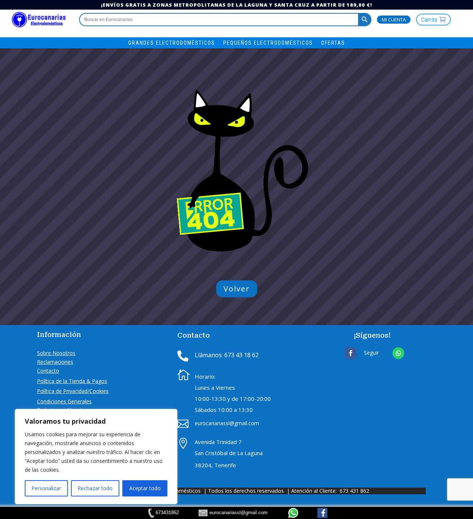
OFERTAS (333, 43)
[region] (96, 456)
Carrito (429, 19)
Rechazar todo (95, 488)
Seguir (371, 352)
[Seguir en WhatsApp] (398, 353)
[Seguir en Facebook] (351, 353)
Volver (237, 289)
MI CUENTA (394, 19)
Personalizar (46, 488)
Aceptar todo (145, 488)
